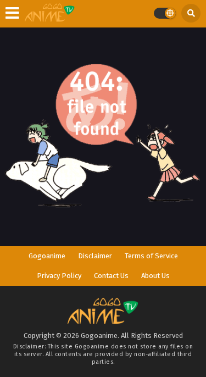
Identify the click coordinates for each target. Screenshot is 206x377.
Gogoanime (47, 256)
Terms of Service (151, 256)
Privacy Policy (59, 275)
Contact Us (111, 275)
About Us (155, 275)
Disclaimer (95, 256)
